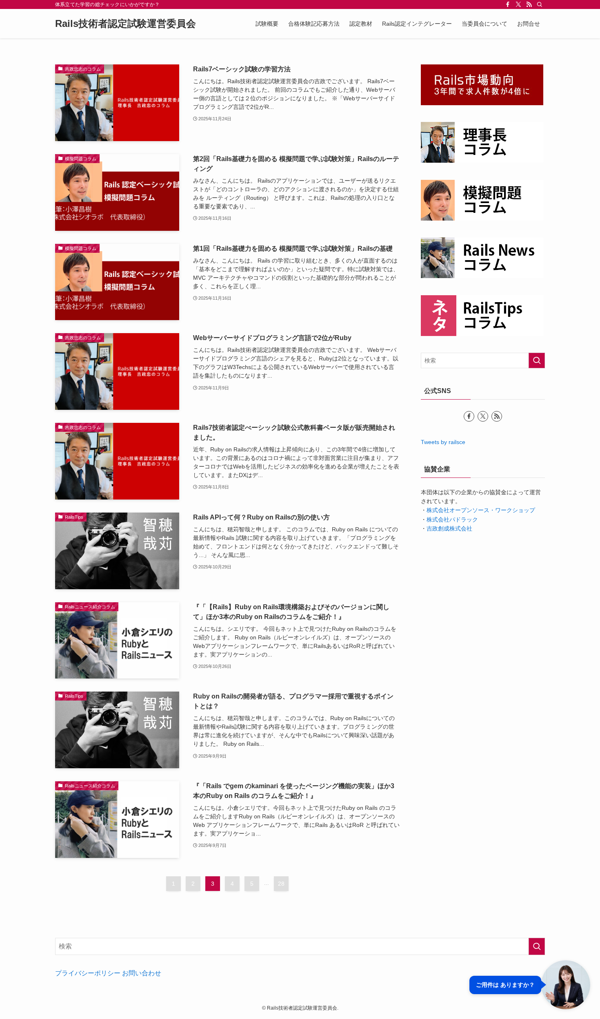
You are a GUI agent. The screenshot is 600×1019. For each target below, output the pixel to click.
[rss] (529, 4)
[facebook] (507, 4)
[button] (529, 984)
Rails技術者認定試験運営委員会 (125, 24)
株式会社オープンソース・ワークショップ (481, 510)
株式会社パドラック (452, 519)
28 (281, 883)
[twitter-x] (518, 4)
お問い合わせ (141, 973)
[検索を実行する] (537, 360)
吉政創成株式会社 (449, 528)
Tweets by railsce (443, 442)
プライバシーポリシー (87, 973)
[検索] (539, 4)
